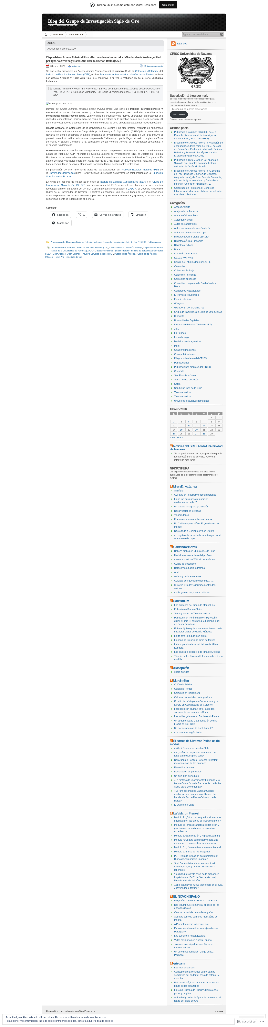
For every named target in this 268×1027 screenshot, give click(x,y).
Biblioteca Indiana (183, 245)
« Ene (172, 437)
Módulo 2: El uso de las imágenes (192, 851)
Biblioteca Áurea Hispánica (188, 241)
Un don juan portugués (186, 776)
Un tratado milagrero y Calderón (191, 506)
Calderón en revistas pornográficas (193, 697)
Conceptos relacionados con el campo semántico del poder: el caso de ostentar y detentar (196, 975)
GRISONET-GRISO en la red (189, 307)
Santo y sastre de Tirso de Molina (192, 613)
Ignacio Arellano (122, 250)
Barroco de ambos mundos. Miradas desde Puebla (126, 74)
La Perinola (180, 333)
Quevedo (179, 371)
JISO (176, 329)
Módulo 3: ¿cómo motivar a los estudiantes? (197, 847)
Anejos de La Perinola (186, 211)
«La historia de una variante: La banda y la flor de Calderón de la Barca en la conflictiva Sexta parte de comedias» (197, 783)
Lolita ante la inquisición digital (190, 636)
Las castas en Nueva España (189, 935)
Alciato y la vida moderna (187, 576)
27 (196, 434)
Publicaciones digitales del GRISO (192, 367)
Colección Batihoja (75, 242)
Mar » (180, 437)
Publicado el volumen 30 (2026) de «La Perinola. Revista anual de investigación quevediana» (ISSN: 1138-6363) (195, 135)
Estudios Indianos (93, 242)
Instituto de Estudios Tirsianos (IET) (193, 324)
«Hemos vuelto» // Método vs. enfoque (194, 559)
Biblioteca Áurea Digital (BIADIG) (191, 236)
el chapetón (181, 668)
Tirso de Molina (182, 392)
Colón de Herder (183, 688)
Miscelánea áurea (185, 486)
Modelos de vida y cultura (187, 341)
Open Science (73, 254)
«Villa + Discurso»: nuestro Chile (191, 748)
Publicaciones (154, 242)
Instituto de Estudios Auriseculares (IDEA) (68, 74)
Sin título (178, 490)
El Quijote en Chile (184, 804)
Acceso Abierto (58, 242)
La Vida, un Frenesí (186, 813)
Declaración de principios (187, 771)
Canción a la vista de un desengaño (193, 912)
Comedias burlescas (185, 279)
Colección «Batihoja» (147, 71)
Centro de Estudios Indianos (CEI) (92, 247)
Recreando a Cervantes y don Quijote (194, 531)
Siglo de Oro (76, 257)
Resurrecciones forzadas (187, 511)
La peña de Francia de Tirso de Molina (194, 640)
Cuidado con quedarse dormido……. (193, 580)
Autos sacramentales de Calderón (192, 228)
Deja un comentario (153, 66)
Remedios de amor (184, 767)
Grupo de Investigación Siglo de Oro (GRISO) (125, 242)
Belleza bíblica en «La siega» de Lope (194, 551)
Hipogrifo (179, 316)
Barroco (71, 247)
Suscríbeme (179, 114)
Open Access (59, 254)
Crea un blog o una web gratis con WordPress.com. (70, 1011)
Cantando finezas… (186, 547)
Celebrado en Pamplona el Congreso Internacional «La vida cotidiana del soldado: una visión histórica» (198, 191)
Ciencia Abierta (116, 247)
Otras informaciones (185, 350)
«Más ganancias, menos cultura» (192, 592)
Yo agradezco (181, 515)
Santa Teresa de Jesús (186, 379)
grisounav (77, 66)
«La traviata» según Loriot (188, 732)
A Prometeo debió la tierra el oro (191, 924)
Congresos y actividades (187, 290)
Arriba (220, 1011)
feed (182, 43)
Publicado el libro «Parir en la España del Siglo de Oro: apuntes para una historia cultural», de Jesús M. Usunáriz (196, 163)
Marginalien (181, 680)
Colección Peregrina (185, 274)
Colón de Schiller (183, 684)
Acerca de (58, 34)
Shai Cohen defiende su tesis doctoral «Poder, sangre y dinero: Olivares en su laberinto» (195, 866)
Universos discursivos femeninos (191, 400)
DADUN (132, 188)
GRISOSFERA (76, 34)
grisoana (179, 963)
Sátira (177, 384)
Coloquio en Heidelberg (187, 693)
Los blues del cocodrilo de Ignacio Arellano (197, 652)
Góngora (179, 303)
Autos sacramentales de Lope (190, 232)
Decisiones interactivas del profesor (193, 555)
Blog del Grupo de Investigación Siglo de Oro (93, 21)
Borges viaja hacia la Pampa (189, 568)
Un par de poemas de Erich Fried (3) (193, 728)
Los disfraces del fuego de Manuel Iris (194, 605)
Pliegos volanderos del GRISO (190, 358)
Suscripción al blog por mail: (189, 95)
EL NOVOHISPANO (186, 896)
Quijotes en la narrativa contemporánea (195, 494)
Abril (176, 572)
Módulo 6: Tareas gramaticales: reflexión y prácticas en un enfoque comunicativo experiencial (196, 828)
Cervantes (179, 266)
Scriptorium (181, 601)
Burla (177, 249)
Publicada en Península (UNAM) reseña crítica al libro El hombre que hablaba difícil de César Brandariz (197, 621)
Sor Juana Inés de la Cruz (188, 388)
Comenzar (168, 4)
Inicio (46, 34)
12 (189, 425)
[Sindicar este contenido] (171, 446)
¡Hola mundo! (181, 672)
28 (204, 434)
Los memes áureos (184, 967)
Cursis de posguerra (185, 563)
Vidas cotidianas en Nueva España (193, 940)
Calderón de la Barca (185, 253)
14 (204, 425)
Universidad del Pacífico (62, 173)
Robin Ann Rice (62, 257)
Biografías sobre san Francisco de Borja (195, 900)
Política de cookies (103, 1021)
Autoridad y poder (183, 219)
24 (174, 434)
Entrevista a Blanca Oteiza (188, 609)
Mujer (177, 345)
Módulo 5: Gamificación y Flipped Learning (197, 835)
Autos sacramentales (185, 224)
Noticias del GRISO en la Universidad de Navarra (196, 447)
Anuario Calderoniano (186, 215)
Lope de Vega (181, 337)
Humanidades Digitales (186, 320)
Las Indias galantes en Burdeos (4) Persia (196, 716)
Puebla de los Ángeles (124, 254)
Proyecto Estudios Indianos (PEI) (140, 169)
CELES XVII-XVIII (183, 258)
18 (181, 430)
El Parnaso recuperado (186, 295)
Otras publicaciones (184, 354)
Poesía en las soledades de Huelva (193, 519)
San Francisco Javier (185, 375)
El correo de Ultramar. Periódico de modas (195, 742)
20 (196, 430)
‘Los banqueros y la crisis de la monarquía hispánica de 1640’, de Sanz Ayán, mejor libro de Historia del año (196, 877)
